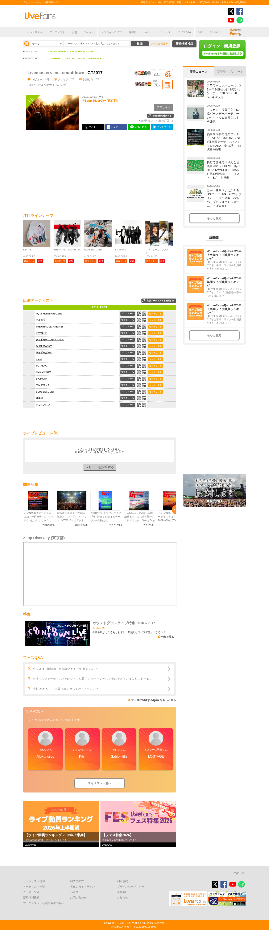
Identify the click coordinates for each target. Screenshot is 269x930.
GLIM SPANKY (44, 346)
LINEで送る (140, 127)
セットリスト (34, 32)
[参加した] (167, 84)
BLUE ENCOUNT (45, 391)
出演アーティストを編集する (160, 300)
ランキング (216, 32)
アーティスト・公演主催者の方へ (43, 903)
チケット (89, 32)
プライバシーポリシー (130, 886)
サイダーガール (44, 352)
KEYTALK (41, 333)
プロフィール (127, 313)
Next (174, 509)
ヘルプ (74, 892)
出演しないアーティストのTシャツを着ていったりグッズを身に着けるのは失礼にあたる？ (92, 678)
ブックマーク (163, 127)
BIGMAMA (41, 378)
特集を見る (167, 636)
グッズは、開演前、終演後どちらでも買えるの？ (65, 669)
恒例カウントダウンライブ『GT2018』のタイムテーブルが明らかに (106, 516)
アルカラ (40, 320)
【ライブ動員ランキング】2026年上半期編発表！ (74, 52)
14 (144, 327)
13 (144, 379)
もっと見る (214, 218)
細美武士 (40, 398)
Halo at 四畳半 (43, 372)
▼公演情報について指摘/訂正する (156, 120)
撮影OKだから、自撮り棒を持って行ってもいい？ (66, 688)
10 (144, 392)
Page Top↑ (239, 873)
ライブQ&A (184, 32)
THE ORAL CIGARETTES (49, 326)
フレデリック (43, 385)
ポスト (92, 127)
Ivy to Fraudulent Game (49, 313)
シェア (114, 127)
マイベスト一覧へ (99, 783)
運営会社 (122, 892)
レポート (149, 32)
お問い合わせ (78, 897)
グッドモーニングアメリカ (50, 339)
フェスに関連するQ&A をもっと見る (153, 700)
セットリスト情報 (34, 881)
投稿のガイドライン (82, 886)
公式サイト (163, 107)
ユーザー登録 (31, 892)
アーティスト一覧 (34, 886)
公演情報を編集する (162, 115)
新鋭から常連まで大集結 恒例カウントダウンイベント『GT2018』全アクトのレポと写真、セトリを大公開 (72, 516)
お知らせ (122, 897)
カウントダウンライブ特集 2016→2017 (123, 623)
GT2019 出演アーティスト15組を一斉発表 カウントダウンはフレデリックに (39, 516)
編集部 (133, 32)
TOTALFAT (42, 365)
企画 (200, 32)
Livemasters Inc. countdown (56, 72)
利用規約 (122, 881)
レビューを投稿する (100, 467)
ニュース (166, 32)
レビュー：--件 (40, 79)
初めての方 (77, 881)
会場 (74, 32)
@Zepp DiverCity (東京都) (100, 100)
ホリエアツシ (43, 404)
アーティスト (57, 32)
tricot (39, 359)
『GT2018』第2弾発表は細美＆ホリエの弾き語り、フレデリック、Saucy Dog (139, 516)
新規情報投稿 (184, 43)
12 (144, 333)
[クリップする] (168, 73)
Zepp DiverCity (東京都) (44, 538)
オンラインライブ (112, 32)
